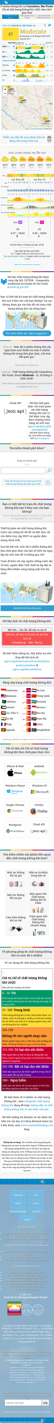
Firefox (39, 804)
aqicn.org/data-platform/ (27, 669)
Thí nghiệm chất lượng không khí (26, 1256)
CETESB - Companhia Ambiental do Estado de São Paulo (27, 1356)
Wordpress (15, 824)
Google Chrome (15, 804)
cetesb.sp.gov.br (17, 287)
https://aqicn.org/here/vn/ (27, 365)
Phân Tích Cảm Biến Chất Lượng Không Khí (26, 1259)
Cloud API (39, 824)
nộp (45, 1402)
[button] (8, 88)
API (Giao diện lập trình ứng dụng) (26, 1286)
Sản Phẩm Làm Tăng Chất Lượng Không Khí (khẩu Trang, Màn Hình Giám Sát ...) (27, 1282)
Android (39, 766)
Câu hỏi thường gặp (26, 1266)
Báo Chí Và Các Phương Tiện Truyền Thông (26, 1238)
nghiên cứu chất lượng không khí (26, 1245)
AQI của (17, 25)
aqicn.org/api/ (41, 438)
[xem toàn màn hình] (49, 25)
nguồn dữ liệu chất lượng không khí (27, 1272)
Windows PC (39, 785)
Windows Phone (15, 785)
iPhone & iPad (15, 766)
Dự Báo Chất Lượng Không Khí (26, 1277)
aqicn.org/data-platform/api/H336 (39, 428)
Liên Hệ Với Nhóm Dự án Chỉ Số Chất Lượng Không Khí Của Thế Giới (27, 1234)
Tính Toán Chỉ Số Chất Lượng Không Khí (26, 1275)
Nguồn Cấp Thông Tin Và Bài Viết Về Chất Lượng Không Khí (27, 1252)
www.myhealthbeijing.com (37, 1125)
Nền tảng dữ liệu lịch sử (26, 1289)
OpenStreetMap (37, 128)
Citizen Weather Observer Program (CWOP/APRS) (26, 1352)
